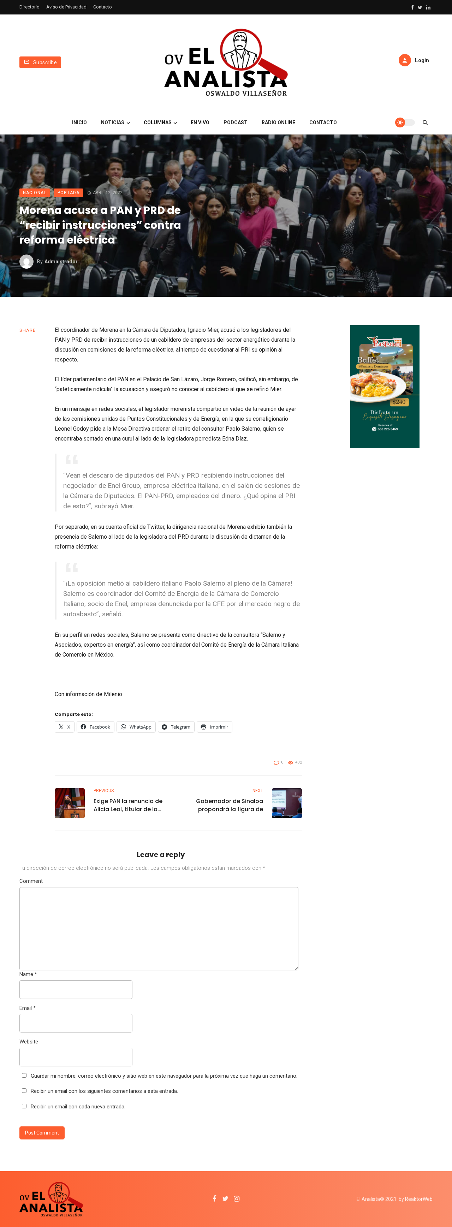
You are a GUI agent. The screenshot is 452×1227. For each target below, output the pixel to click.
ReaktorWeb (419, 1199)
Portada (68, 192)
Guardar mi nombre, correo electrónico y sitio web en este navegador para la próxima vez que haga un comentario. (164, 1076)
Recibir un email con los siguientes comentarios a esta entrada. (104, 1091)
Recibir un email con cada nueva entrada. (78, 1106)
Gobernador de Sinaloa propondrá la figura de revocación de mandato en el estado (228, 805)
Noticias (112, 122)
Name (28, 974)
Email (27, 1008)
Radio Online (278, 122)
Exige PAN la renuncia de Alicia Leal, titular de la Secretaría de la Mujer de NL (129, 805)
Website (28, 1042)
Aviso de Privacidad (66, 7)
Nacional (34, 192)
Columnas (158, 122)
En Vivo (200, 122)
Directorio (29, 7)
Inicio (79, 122)
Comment (31, 881)
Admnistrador (61, 261)
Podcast (236, 122)
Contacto (102, 7)
